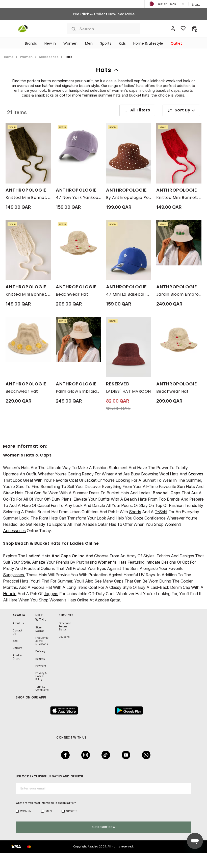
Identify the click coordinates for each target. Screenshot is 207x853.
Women (70, 43)
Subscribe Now (103, 827)
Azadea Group (17, 657)
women (26, 57)
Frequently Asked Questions (41, 641)
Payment (40, 665)
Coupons (64, 636)
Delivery (40, 651)
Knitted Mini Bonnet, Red (178, 197)
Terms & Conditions (41, 688)
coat (73, 480)
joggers (51, 593)
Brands (31, 43)
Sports (105, 43)
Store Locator (39, 629)
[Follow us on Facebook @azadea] (64, 754)
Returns (40, 658)
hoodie (9, 593)
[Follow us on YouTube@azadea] (124, 754)
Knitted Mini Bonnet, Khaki (28, 197)
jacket (90, 480)
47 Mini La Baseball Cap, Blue (128, 294)
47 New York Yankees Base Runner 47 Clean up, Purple (78, 197)
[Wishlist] (183, 28)
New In (50, 43)
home (9, 57)
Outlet (176, 43)
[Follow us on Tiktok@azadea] (104, 754)
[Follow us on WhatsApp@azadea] (145, 754)
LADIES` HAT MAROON (128, 391)
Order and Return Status (65, 626)
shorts (135, 511)
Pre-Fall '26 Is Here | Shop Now (103, 14)
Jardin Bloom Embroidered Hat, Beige (178, 294)
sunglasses (13, 574)
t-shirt (161, 511)
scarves (195, 473)
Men (89, 43)
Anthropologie (26, 190)
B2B (15, 640)
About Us (18, 623)
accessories (49, 57)
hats (103, 70)
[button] (194, 28)
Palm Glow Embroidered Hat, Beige (78, 391)
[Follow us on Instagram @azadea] (84, 754)
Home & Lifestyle (148, 43)
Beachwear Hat (72, 294)
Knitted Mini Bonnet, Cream (28, 294)
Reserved (118, 384)
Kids (122, 43)
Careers (17, 647)
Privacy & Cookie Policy (41, 676)
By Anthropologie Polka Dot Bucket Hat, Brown (128, 197)
